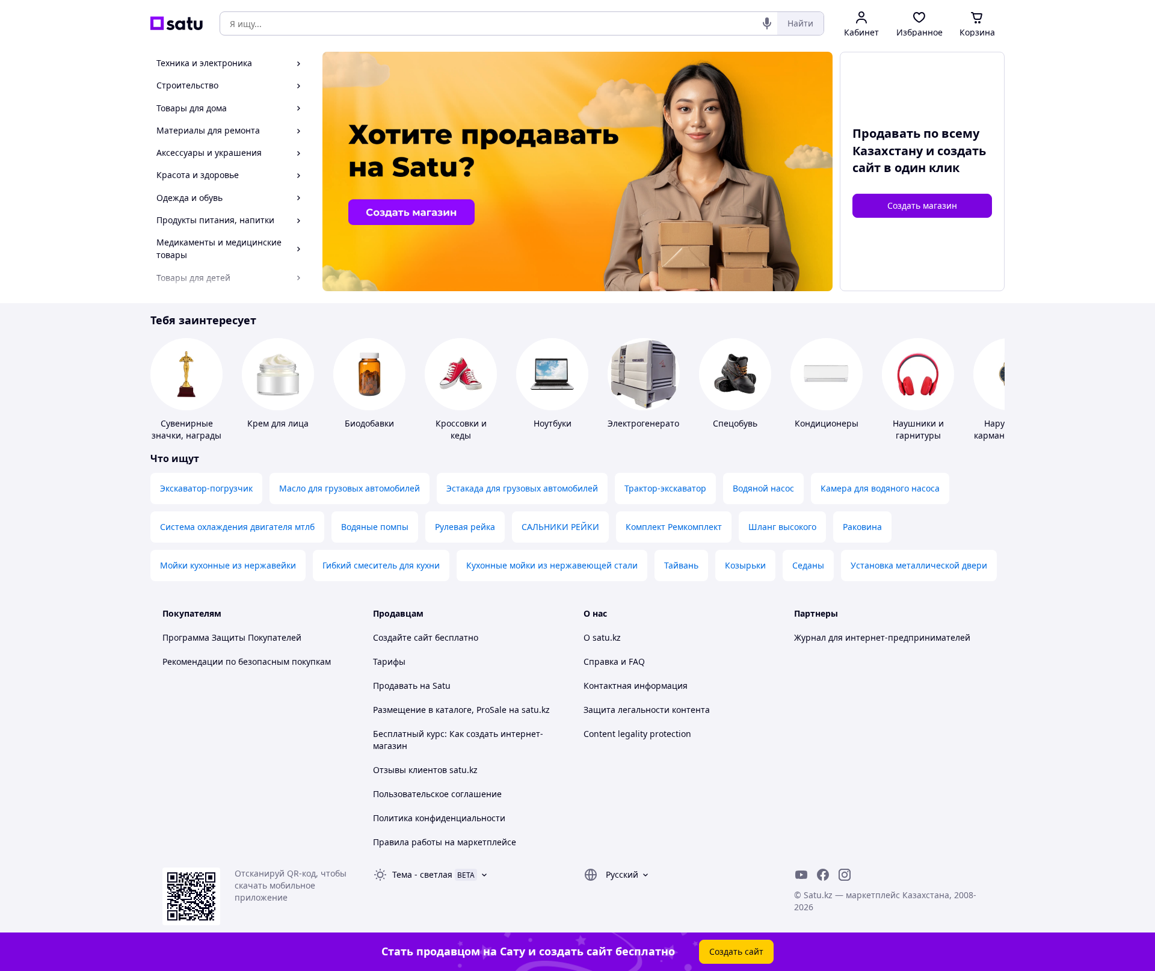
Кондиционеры (826, 423)
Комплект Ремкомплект (674, 526)
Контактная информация (636, 685)
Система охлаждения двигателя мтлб (237, 526)
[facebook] (823, 875)
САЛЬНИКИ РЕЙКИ (560, 526)
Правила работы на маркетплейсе (444, 842)
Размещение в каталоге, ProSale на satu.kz (461, 709)
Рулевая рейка (465, 526)
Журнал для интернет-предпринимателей (882, 637)
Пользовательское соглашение (437, 794)
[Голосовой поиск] (767, 23)
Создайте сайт (403, 637)
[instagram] (844, 875)
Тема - (422, 874)
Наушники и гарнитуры (918, 429)
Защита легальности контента (647, 709)
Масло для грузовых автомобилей (349, 488)
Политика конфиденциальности (439, 818)
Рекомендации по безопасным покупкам (246, 661)
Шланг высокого (782, 526)
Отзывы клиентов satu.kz (425, 769)
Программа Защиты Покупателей (231, 637)
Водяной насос (763, 488)
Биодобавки (369, 423)
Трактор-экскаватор (665, 488)
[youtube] (801, 875)
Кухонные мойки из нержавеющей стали (552, 565)
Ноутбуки (552, 423)
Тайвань (681, 565)
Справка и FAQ (614, 661)
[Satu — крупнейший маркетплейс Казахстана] (176, 23)
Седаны (808, 565)
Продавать (395, 685)
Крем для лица (278, 423)
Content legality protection (637, 733)
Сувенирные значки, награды (186, 429)
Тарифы (389, 661)
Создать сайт (736, 951)
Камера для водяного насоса (880, 488)
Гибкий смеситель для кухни (381, 565)
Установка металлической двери (919, 565)
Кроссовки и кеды (461, 429)
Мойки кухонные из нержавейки (228, 565)
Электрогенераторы (649, 423)
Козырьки (745, 565)
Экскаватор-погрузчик (206, 488)
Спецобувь (735, 423)
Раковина (862, 526)
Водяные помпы (374, 526)
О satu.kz (602, 637)
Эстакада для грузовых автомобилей (522, 488)
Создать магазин (922, 205)
